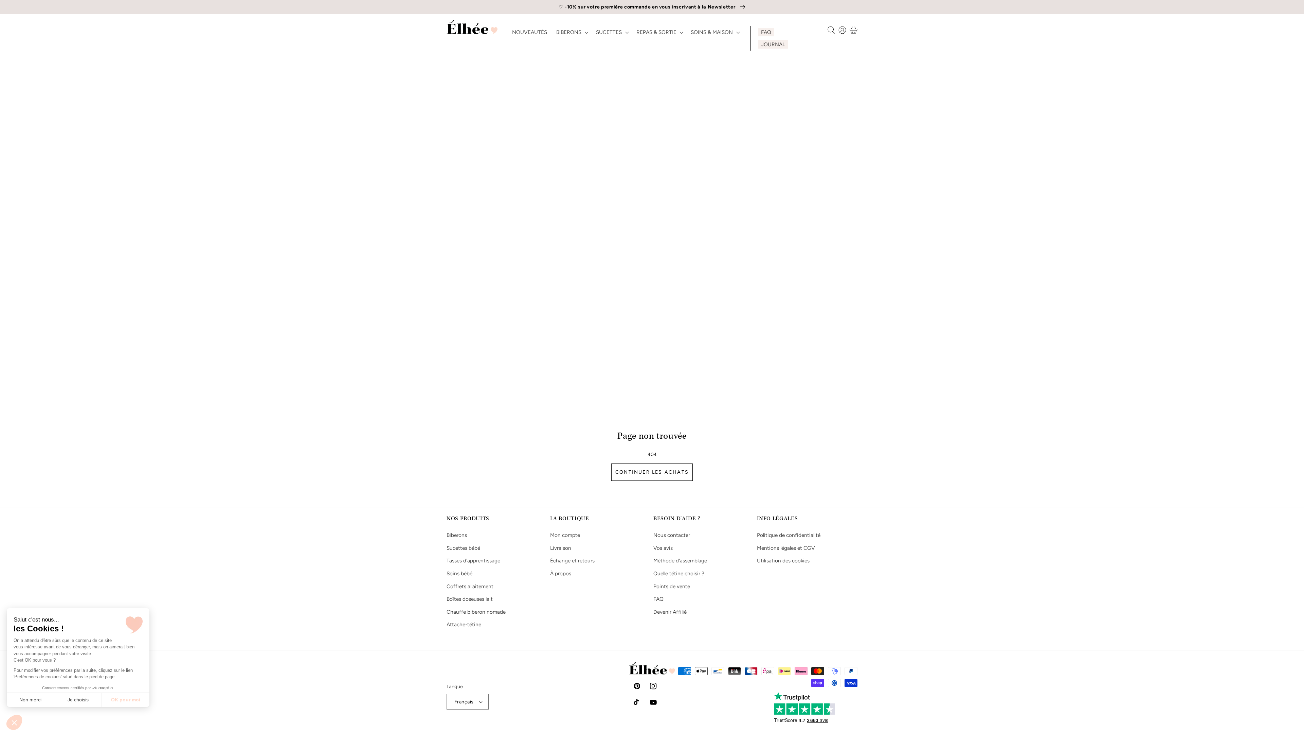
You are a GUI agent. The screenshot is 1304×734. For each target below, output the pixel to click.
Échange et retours (572, 560)
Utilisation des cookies (783, 560)
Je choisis (78, 699)
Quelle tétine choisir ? (678, 573)
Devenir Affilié (670, 612)
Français (464, 702)
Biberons (457, 535)
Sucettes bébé (463, 548)
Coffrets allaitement (470, 586)
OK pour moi (125, 699)
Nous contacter (671, 535)
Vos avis (663, 548)
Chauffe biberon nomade (476, 612)
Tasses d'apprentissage (473, 560)
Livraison (560, 548)
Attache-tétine (464, 624)
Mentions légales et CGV (786, 548)
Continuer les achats (652, 472)
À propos (560, 573)
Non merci (30, 699)
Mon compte (565, 535)
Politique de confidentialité (788, 535)
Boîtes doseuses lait (470, 599)
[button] (14, 722)
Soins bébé (459, 573)
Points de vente (671, 586)
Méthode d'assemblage (680, 560)
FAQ (658, 599)
